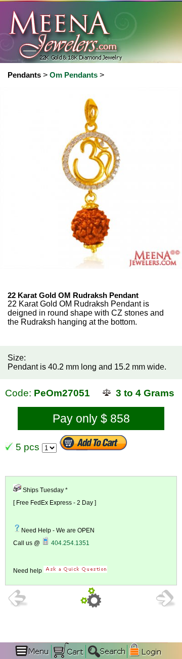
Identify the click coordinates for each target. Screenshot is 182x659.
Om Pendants (74, 75)
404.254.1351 (70, 543)
